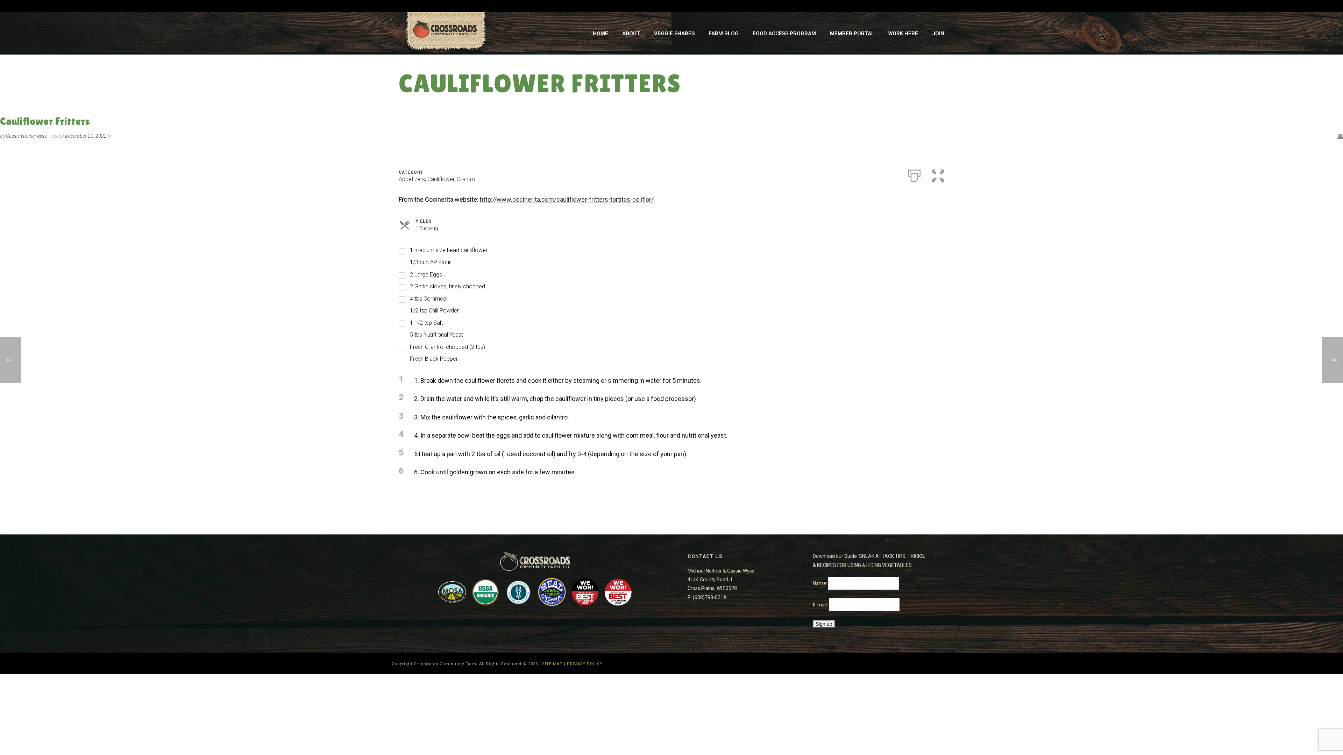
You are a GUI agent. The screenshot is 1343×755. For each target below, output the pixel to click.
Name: (820, 583)
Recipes (878, 109)
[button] (938, 174)
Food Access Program (784, 33)
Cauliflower (440, 179)
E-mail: (821, 604)
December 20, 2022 (86, 136)
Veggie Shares (674, 33)
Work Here (903, 33)
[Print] (1340, 136)
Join (938, 33)
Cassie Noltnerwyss (26, 136)
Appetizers (412, 179)
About (631, 33)
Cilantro (466, 179)
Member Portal (852, 33)
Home (600, 33)
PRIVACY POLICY (585, 664)
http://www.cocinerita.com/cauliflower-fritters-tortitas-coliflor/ (567, 199)
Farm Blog (724, 33)
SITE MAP (552, 664)
